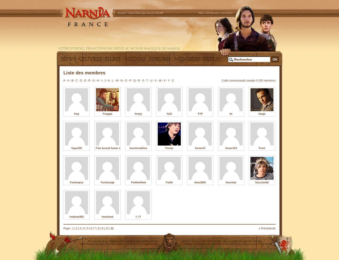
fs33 (169, 113)
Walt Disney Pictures (92, 243)
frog (76, 113)
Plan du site (265, 243)
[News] (68, 61)
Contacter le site (232, 243)
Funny (169, 148)
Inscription (227, 13)
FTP (200, 113)
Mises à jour (250, 243)
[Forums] (159, 61)
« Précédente (267, 228)
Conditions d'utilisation (193, 243)
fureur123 (231, 148)
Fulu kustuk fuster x (108, 148)
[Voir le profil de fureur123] (231, 134)
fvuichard (107, 216)
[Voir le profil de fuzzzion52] (262, 168)
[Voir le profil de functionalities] (138, 134)
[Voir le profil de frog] (76, 99)
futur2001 (200, 182)
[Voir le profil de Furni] (262, 134)
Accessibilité (214, 243)
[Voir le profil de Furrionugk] (107, 168)
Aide (201, 13)
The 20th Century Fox (117, 243)
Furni (262, 148)
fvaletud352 (77, 216)
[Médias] (135, 61)
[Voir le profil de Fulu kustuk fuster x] (107, 134)
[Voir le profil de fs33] (169, 99)
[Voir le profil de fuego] (262, 99)
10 (107, 228)
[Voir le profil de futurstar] (231, 168)
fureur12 (200, 148)
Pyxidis (217, 241)
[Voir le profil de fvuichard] (107, 202)
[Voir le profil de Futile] (169, 168)
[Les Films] (113, 61)
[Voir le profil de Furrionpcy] (76, 168)
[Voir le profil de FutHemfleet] (138, 168)
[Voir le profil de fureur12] (200, 134)
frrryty (138, 113)
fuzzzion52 (262, 182)
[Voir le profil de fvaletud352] (76, 202)
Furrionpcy (76, 182)
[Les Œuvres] (90, 61)
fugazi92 (76, 148)
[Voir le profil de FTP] (200, 99)
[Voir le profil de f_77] (138, 202)
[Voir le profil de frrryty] (138, 99)
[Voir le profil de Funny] (169, 134)
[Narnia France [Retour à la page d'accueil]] (169, 25)
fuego (262, 113)
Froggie (107, 113)
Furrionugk (107, 182)
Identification (212, 13)
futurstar (231, 182)
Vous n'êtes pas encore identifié (146, 13)
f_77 (138, 216)
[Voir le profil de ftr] (231, 99)
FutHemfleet (138, 182)
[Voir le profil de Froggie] (107, 99)
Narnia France (189, 241)
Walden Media (149, 241)
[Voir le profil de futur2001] (200, 168)
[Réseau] (212, 61)
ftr (231, 113)
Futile (169, 182)
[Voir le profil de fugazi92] (76, 134)
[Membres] (187, 61)
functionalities (138, 148)
